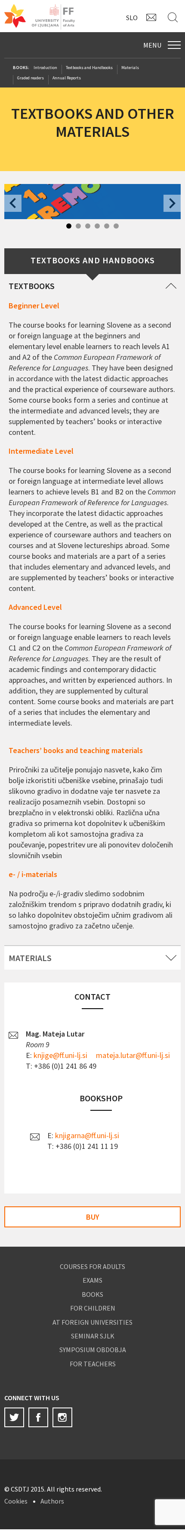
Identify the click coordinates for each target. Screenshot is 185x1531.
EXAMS (92, 1280)
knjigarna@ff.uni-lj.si (87, 1135)
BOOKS (92, 1294)
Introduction (45, 67)
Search (174, 17)
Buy (92, 1217)
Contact (152, 17)
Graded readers (30, 78)
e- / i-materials (33, 874)
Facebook (38, 1417)
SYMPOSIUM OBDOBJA (92, 1349)
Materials (130, 67)
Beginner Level (34, 305)
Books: (21, 67)
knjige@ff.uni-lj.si (60, 1055)
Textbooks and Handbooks (89, 67)
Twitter (14, 1417)
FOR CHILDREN (92, 1308)
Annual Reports (66, 78)
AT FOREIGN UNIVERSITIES (92, 1322)
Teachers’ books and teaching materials (76, 750)
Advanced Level (35, 607)
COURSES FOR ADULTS (92, 1266)
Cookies (16, 1501)
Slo (132, 17)
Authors (52, 1501)
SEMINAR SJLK (92, 1336)
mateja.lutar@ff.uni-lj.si (133, 1055)
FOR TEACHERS (93, 1363)
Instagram (62, 1417)
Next (172, 203)
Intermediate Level (41, 451)
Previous (13, 203)
